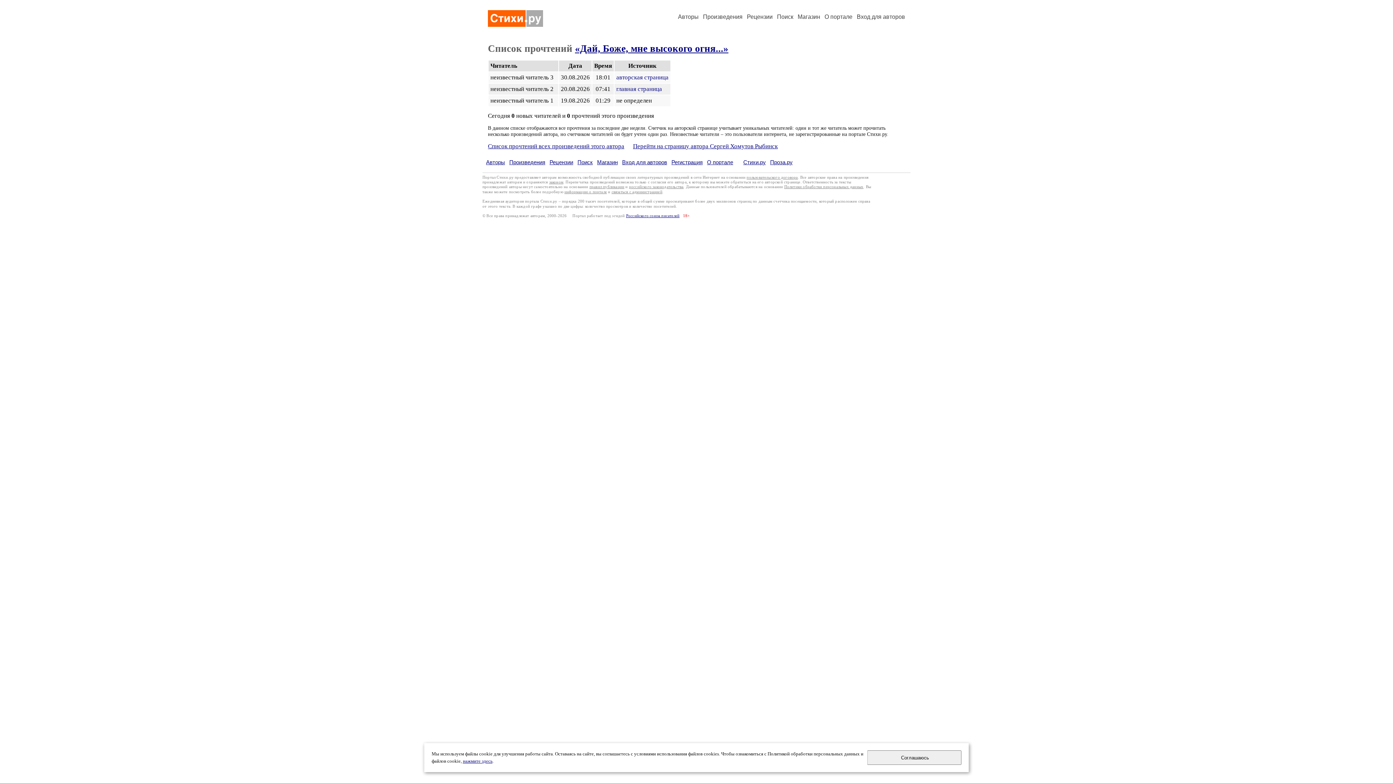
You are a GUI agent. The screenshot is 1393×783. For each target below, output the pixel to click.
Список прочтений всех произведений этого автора (556, 146)
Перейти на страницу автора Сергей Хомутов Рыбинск (705, 146)
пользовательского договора (772, 177)
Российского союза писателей (652, 216)
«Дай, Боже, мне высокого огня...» (651, 48)
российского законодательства (656, 187)
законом (556, 182)
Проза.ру (781, 162)
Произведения (723, 17)
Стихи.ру (754, 162)
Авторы (688, 17)
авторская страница (642, 77)
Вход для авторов (881, 17)
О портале (720, 162)
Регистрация (687, 162)
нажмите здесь (478, 761)
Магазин (809, 17)
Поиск (785, 17)
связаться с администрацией (637, 192)
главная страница (639, 89)
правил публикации (606, 187)
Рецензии (760, 17)
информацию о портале (585, 192)
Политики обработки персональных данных (824, 187)
